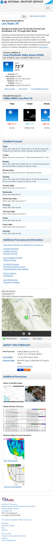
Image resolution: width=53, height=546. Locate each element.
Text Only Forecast (10, 253)
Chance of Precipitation (13, 486)
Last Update (7, 357)
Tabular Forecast (9, 260)
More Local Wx (10, 89)
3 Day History (23, 89)
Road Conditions (9, 273)
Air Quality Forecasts (11, 264)
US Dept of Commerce (9, 504)
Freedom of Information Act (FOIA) (13, 536)
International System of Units (14, 266)
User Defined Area (10, 280)
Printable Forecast (10, 251)
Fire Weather (8, 275)
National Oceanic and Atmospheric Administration (18, 506)
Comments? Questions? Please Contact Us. (17, 519)
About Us (5, 538)
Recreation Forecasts (11, 282)
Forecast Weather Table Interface (16, 269)
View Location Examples (37, 16)
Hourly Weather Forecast (12, 257)
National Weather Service (10, 508)
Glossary (5, 530)
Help (3, 528)
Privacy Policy (6, 533)
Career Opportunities (9, 540)
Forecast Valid (8, 360)
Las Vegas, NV (10, 23)
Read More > (44, 47)
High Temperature (11, 460)
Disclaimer (24, 338)
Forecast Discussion (11, 248)
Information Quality (8, 525)
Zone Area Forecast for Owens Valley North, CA (23, 245)
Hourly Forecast (39, 89)
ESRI (40, 338)
